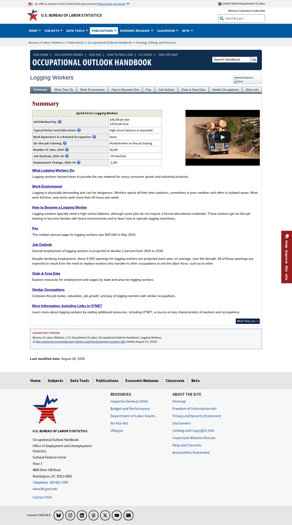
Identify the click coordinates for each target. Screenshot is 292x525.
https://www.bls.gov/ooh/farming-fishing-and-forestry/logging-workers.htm (80, 341)
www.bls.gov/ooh (45, 489)
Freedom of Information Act (194, 408)
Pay (148, 89)
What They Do (63, 89)
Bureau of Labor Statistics (46, 42)
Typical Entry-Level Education (54, 130)
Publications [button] (103, 31)
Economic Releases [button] (135, 31)
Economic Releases (142, 380)
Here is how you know (111, 3)
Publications (76, 42)
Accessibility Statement (191, 452)
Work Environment (92, 89)
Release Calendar (239, 10)
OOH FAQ (95, 54)
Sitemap (179, 401)
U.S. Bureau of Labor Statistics (71, 15)
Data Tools (79, 380)
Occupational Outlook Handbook (110, 42)
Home (35, 380)
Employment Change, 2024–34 (54, 162)
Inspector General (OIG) (129, 401)
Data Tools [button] (75, 31)
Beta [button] (186, 31)
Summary (40, 89)
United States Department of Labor (243, 3)
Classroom (175, 380)
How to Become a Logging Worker (59, 207)
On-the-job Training (47, 143)
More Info (252, 89)
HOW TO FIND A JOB (120, 54)
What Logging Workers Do (53, 170)
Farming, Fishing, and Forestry (156, 42)
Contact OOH (42, 497)
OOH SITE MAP (168, 54)
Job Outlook (166, 89)
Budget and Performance (130, 408)
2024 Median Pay (45, 122)
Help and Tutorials (186, 445)
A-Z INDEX (145, 54)
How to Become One (125, 89)
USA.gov (116, 430)
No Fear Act (119, 423)
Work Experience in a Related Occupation (62, 137)
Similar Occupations (225, 89)
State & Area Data (193, 89)
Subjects (55, 380)
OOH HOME (40, 54)
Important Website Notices (194, 437)
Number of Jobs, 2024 (48, 149)
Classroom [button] (166, 31)
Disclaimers (181, 423)
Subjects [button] (52, 31)
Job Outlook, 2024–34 (48, 156)
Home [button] (33, 31)
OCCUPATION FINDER (68, 54)
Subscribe (259, 10)
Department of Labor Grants (132, 416)
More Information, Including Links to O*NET (67, 306)
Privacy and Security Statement (196, 416)
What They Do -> (248, 321)
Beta (195, 380)
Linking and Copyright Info (193, 430)
